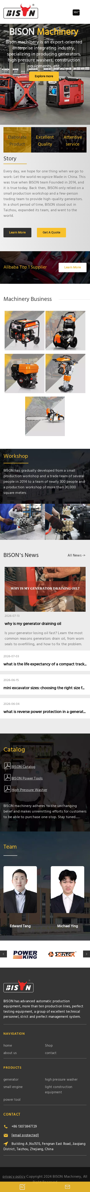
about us (10, 1053)
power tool (12, 1100)
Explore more (44, 76)
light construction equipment (58, 1090)
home (7, 1045)
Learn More (17, 232)
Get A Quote (51, 232)
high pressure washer (61, 1079)
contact (51, 1053)
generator (10, 1079)
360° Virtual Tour (76, 13)
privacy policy (14, 1177)
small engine (13, 1087)
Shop (49, 1045)
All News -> (76, 555)
